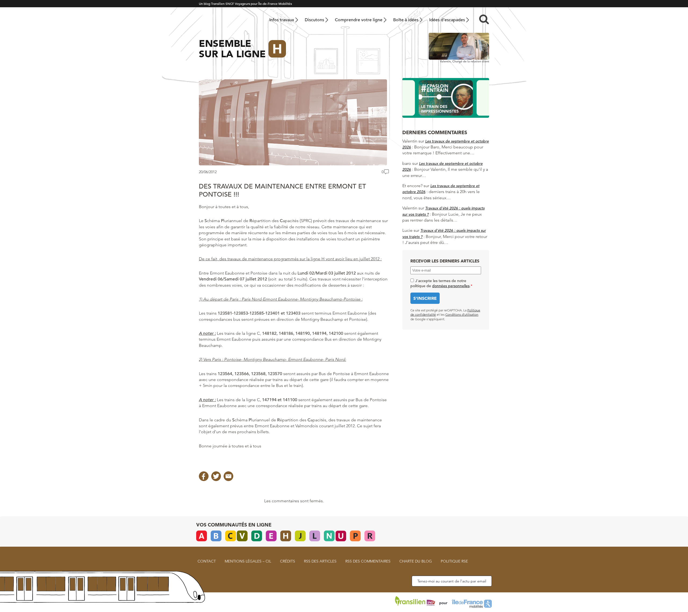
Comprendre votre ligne (358, 20)
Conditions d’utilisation (461, 314)
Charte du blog (415, 561)
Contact (207, 561)
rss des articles (320, 561)
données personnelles (451, 285)
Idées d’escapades (447, 20)
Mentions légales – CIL (248, 561)
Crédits (287, 561)
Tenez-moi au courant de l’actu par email (451, 581)
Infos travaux (281, 20)
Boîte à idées (405, 20)
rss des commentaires (367, 561)
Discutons (314, 20)
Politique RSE (454, 561)
